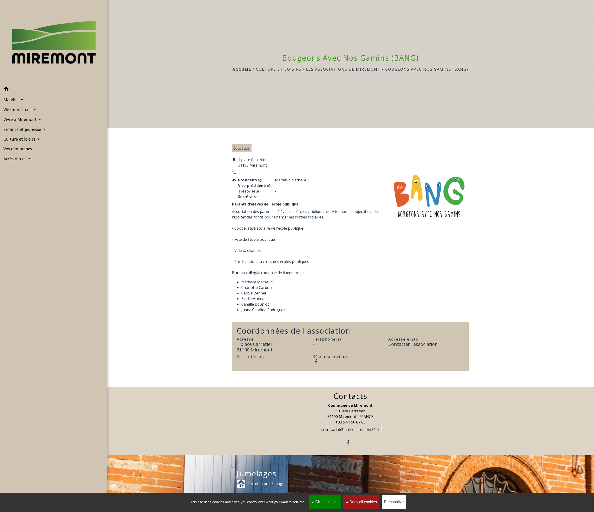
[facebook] (350, 442)
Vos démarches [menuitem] (17, 149)
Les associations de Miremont (343, 69)
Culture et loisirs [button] (19, 139)
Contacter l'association (413, 344)
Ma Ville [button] (11, 99)
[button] (53, 89)
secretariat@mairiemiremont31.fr (350, 429)
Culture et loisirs (278, 69)
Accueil (241, 69)
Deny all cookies (363, 502)
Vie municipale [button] (18, 109)
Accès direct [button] (15, 158)
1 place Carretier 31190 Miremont (252, 162)
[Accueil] (53, 42)
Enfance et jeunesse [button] (22, 129)
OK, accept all (326, 502)
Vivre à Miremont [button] (20, 119)
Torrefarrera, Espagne (267, 483)
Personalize (394, 502)
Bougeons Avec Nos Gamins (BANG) (426, 69)
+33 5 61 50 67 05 (350, 422)
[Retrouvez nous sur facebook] (316, 361)
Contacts (350, 396)
